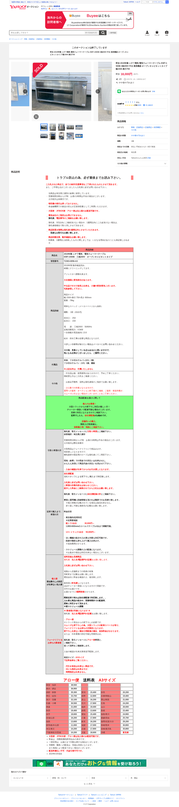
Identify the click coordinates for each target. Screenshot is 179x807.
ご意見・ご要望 (96, 801)
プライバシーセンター (78, 798)
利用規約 (91, 798)
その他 (54, 39)
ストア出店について (82, 801)
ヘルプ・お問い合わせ (111, 801)
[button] (142, 163)
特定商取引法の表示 (66, 801)
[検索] (167, 2)
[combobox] (47, 33)
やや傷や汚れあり (138, 135)
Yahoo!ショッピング (99, 795)
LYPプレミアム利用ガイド (105, 798)
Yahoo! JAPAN (128, 2)
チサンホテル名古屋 (159, 2)
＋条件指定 (112, 33)
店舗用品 (39, 39)
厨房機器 (47, 39)
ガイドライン (120, 798)
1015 (139, 105)
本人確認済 (149, 105)
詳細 (153, 91)
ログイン (44, 9)
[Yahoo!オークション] (24, 6)
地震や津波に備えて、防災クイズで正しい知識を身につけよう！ (34, 2)
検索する (103, 32)
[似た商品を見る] (36, 116)
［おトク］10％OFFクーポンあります (64, 9)
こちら (141, 113)
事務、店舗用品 (29, 39)
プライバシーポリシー (61, 798)
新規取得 (57, 6)
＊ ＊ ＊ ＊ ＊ (130, 102)
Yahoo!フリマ (82, 795)
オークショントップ (15, 39)
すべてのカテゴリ (91, 33)
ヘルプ (137, 2)
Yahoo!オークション (66, 795)
